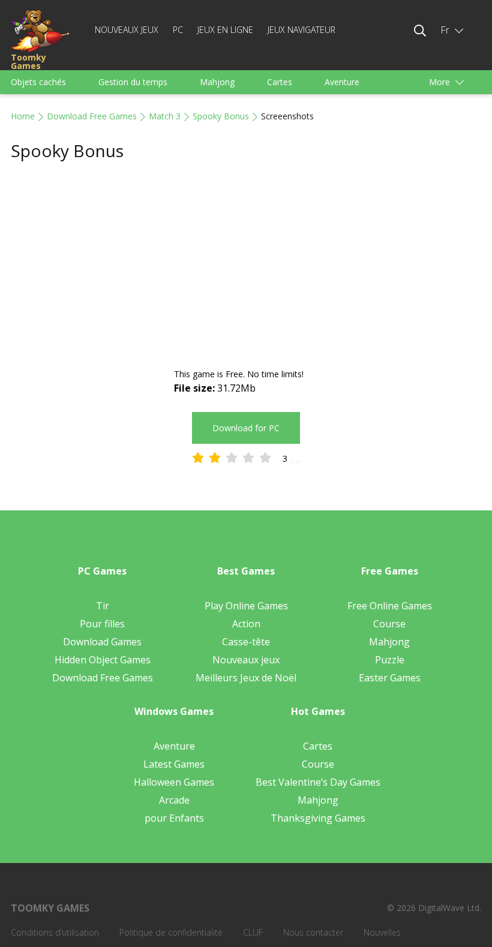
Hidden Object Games (103, 659)
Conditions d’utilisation (55, 932)
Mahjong (217, 82)
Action (246, 623)
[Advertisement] (246, 265)
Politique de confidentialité (171, 932)
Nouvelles (382, 932)
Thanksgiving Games (318, 818)
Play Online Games (246, 605)
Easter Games (390, 677)
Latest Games (174, 764)
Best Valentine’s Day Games (318, 782)
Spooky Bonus (221, 116)
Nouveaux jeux (126, 29)
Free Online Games (389, 605)
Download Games (102, 641)
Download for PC (246, 428)
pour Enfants (174, 818)
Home (23, 116)
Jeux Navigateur (301, 29)
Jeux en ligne (225, 29)
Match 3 (165, 116)
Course (389, 623)
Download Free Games (92, 116)
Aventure (342, 82)
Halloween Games (174, 782)
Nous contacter (313, 932)
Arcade (174, 800)
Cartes (279, 82)
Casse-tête (246, 641)
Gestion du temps (132, 82)
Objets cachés (38, 82)
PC (178, 29)
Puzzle (389, 659)
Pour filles (102, 623)
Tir (102, 605)
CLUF (253, 932)
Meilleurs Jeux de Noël (246, 677)
